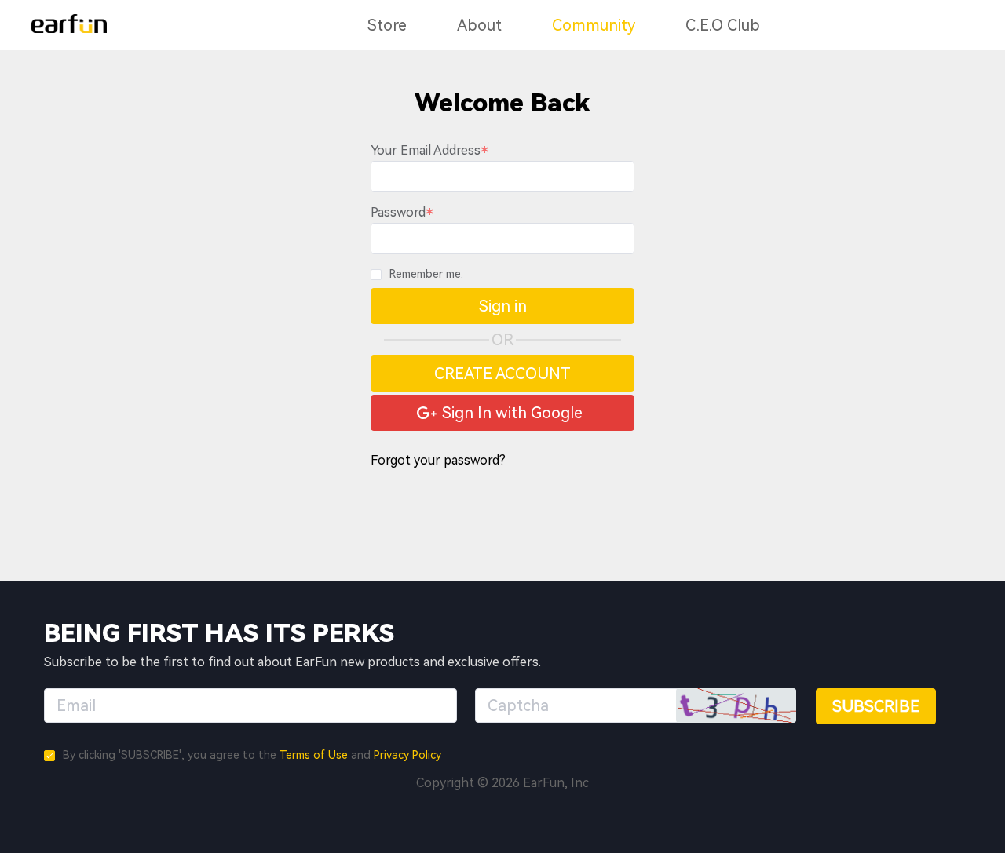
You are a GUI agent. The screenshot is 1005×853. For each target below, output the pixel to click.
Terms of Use (314, 755)
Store (387, 25)
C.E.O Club (722, 25)
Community (593, 25)
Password (398, 212)
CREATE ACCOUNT (502, 373)
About (479, 25)
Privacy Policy (407, 755)
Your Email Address (426, 150)
